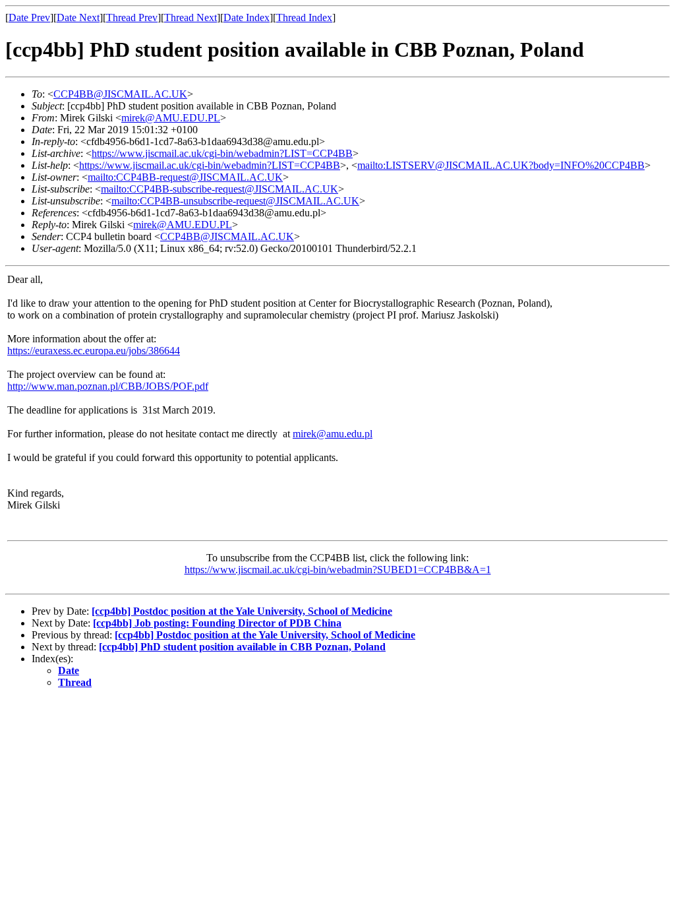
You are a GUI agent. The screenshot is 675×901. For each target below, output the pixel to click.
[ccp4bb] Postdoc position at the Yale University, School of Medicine (242, 611)
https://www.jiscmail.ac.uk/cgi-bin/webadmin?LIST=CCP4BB (222, 153)
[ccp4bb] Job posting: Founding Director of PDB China (217, 623)
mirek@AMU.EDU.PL (170, 117)
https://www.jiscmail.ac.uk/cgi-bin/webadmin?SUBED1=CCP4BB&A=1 (338, 569)
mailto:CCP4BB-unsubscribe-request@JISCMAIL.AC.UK (235, 200)
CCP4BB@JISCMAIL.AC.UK (120, 94)
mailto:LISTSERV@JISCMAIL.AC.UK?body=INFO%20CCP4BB (501, 165)
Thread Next (190, 17)
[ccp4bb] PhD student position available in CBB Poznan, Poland (242, 646)
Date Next (78, 17)
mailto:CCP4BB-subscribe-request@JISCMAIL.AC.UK (219, 189)
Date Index (246, 17)
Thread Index (304, 17)
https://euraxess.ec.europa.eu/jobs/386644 (93, 350)
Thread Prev (132, 17)
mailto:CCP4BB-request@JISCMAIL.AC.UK (185, 177)
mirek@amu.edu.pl (332, 433)
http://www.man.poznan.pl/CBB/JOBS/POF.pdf (107, 386)
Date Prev (29, 17)
